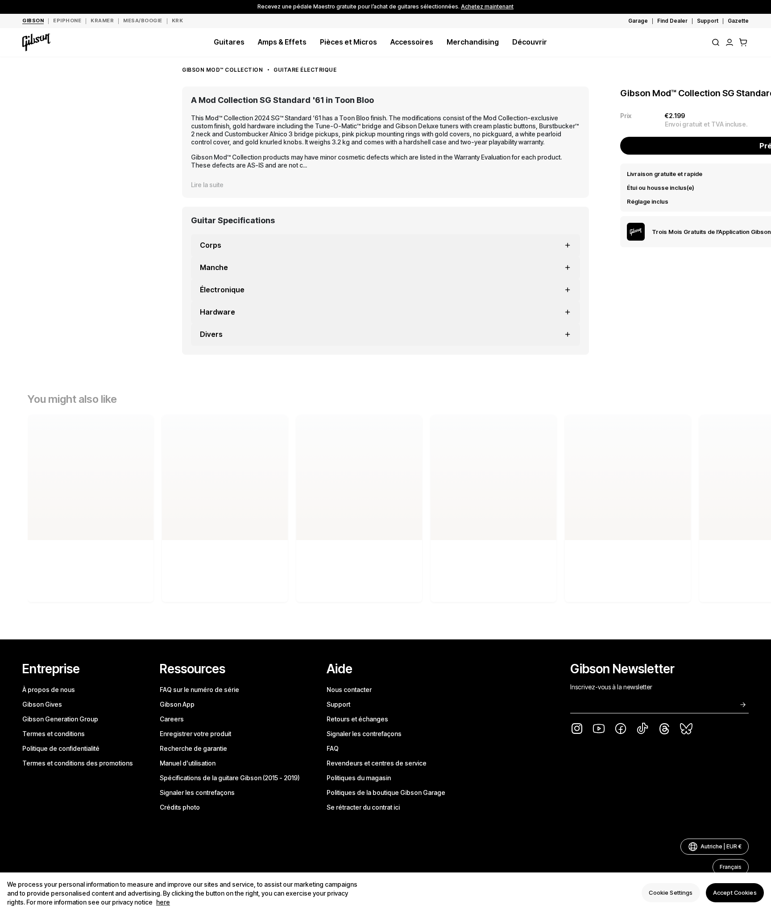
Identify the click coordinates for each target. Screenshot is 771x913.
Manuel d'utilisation (188, 763)
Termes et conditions (53, 733)
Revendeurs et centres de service (377, 763)
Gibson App (177, 704)
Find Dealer (672, 20)
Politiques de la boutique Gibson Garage (386, 792)
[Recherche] (715, 42)
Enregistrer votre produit (195, 733)
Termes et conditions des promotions (77, 763)
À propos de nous (48, 689)
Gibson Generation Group (60, 719)
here (163, 902)
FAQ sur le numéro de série (199, 689)
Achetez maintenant (487, 6)
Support (707, 20)
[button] (743, 42)
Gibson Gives (42, 704)
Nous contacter (349, 689)
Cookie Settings (670, 892)
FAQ (333, 748)
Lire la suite (207, 184)
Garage (638, 20)
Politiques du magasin (359, 778)
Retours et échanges (357, 719)
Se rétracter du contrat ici (363, 807)
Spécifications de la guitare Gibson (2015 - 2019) (230, 778)
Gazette (738, 20)
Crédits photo (180, 807)
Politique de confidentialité (60, 748)
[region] (385, 892)
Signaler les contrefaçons (197, 792)
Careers (172, 719)
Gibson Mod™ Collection (222, 69)
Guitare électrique (305, 69)
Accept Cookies (735, 892)
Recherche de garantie (193, 748)
